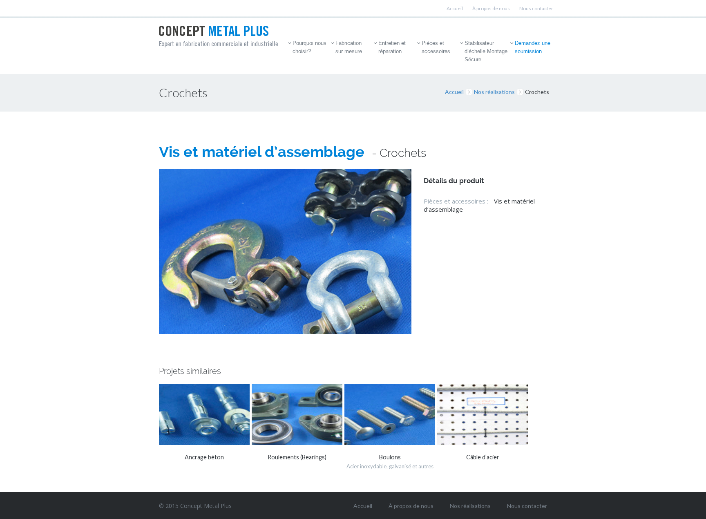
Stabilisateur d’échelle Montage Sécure (486, 51)
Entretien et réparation (392, 47)
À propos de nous (491, 8)
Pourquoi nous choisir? (309, 47)
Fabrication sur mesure (348, 47)
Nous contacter (536, 8)
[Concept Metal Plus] (218, 36)
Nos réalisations (494, 91)
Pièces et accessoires (436, 47)
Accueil (455, 8)
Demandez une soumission (532, 47)
